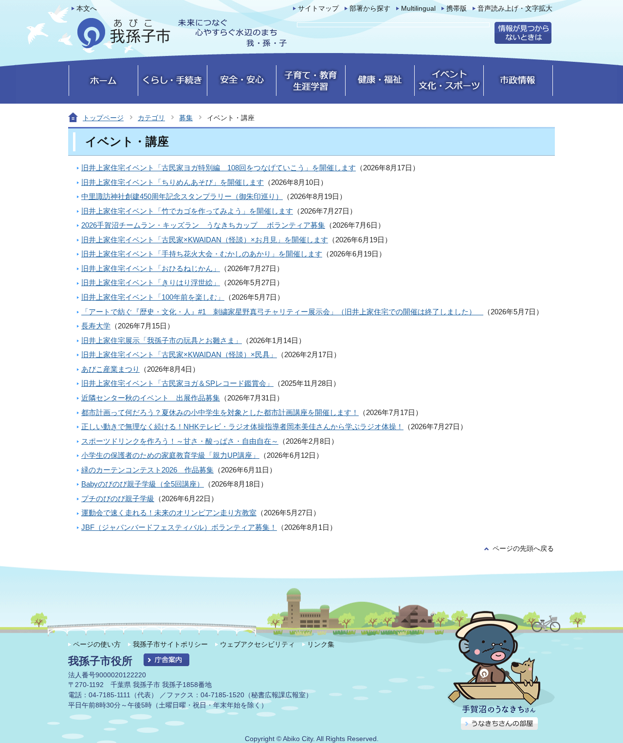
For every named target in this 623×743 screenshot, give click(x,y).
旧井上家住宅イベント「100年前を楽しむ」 (152, 297)
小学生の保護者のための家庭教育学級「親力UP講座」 (170, 455)
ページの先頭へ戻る (523, 548)
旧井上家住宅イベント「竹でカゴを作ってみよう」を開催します (187, 211)
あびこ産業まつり (110, 369)
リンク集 (320, 644)
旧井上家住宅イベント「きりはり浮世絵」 (150, 282)
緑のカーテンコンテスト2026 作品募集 (147, 470)
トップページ (103, 118)
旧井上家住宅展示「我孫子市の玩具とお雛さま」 (161, 340)
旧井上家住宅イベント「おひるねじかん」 (150, 268)
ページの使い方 (97, 644)
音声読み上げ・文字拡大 (514, 8)
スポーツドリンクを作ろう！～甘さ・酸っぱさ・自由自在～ (179, 441)
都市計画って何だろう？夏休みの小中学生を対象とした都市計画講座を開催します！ (220, 412)
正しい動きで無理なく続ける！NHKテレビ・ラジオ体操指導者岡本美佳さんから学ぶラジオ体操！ (242, 426)
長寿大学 (95, 326)
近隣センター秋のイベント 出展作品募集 (150, 398)
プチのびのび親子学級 (117, 498)
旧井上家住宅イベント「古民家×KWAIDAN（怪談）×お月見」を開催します (204, 240)
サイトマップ (318, 8)
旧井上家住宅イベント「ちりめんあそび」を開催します (172, 182)
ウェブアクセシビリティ (257, 644)
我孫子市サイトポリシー (170, 644)
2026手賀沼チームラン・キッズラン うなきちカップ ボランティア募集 (203, 225)
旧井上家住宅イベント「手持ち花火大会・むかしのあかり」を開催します (201, 254)
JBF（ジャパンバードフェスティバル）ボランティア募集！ (179, 527)
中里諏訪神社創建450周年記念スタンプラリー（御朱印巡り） (182, 196)
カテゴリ (151, 118)
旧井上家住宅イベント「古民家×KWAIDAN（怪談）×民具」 (179, 354)
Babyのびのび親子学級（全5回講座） (142, 484)
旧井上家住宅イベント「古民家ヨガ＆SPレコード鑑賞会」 (177, 383)
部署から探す (369, 8)
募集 (186, 118)
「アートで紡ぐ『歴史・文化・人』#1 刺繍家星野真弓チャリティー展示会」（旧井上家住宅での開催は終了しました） (282, 312)
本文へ (86, 8)
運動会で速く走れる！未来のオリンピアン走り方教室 (169, 512)
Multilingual (418, 8)
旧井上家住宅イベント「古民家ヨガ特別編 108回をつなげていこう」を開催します (218, 167)
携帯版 (456, 8)
